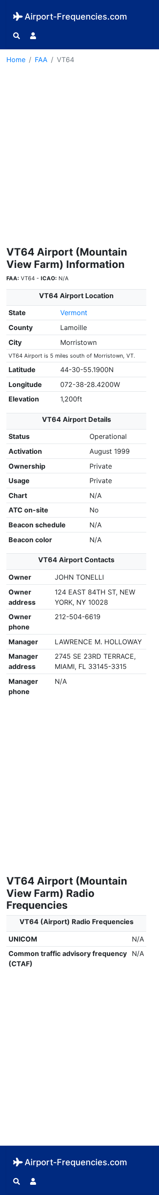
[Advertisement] (79, 158)
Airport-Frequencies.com (76, 16)
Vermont (73, 312)
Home (15, 59)
